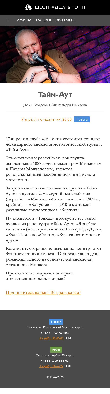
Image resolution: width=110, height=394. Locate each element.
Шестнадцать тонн (60, 7)
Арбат (56, 350)
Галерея (43, 20)
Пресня (82, 119)
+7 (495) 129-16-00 (51, 338)
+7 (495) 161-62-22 (51, 366)
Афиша (24, 20)
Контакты (66, 20)
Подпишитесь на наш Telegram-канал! (43, 293)
